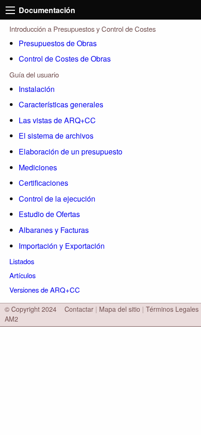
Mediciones (38, 167)
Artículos (22, 275)
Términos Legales (172, 309)
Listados (21, 261)
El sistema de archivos (56, 135)
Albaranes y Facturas (54, 230)
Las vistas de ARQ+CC (57, 120)
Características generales (61, 104)
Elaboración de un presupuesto (70, 151)
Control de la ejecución (57, 198)
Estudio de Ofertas (49, 214)
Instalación (37, 89)
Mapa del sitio (119, 309)
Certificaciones (43, 182)
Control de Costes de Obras (65, 58)
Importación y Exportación (62, 245)
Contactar (79, 309)
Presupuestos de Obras (58, 43)
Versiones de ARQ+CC (44, 290)
